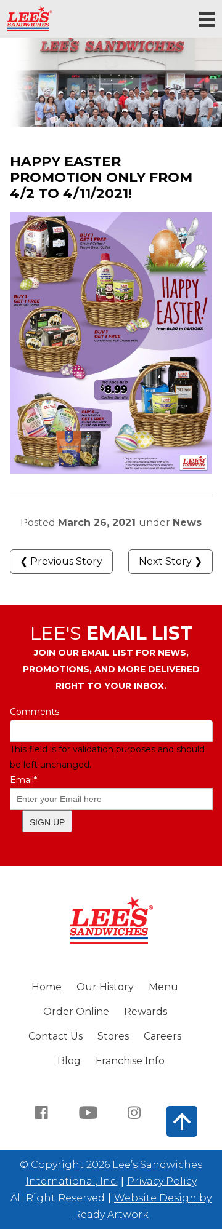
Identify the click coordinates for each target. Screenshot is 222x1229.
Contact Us (55, 1036)
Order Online (76, 1011)
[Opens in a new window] (42, 1111)
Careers (162, 1036)
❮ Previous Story (61, 561)
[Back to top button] (181, 1121)
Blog (69, 1061)
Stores (113, 1036)
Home (46, 987)
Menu (163, 987)
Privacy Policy (162, 1181)
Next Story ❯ (170, 561)
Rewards (145, 1011)
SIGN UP (47, 822)
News (187, 522)
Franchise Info (130, 1061)
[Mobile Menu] (207, 19)
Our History (105, 987)
